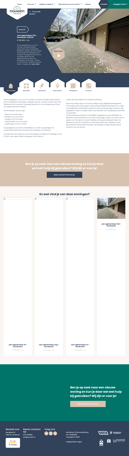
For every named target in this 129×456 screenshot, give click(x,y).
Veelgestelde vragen (74, 442)
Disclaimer (70, 432)
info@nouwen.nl (29, 437)
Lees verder (35, 64)
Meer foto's (58, 51)
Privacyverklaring (81, 432)
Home (19, 4)
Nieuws (88, 4)
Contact (103, 4)
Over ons (30, 4)
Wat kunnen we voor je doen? (69, 4)
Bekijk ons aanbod (46, 4)
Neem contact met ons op (64, 175)
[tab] (11, 87)
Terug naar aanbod (35, 13)
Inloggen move (120, 4)
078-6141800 (27, 435)
